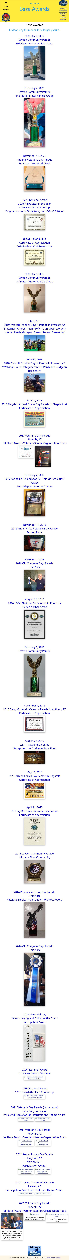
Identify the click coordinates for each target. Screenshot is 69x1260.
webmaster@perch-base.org (52, 1257)
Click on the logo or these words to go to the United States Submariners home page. (63, 14)
